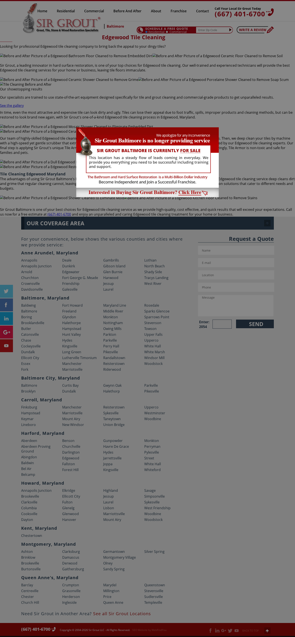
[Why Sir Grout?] (147, 196)
